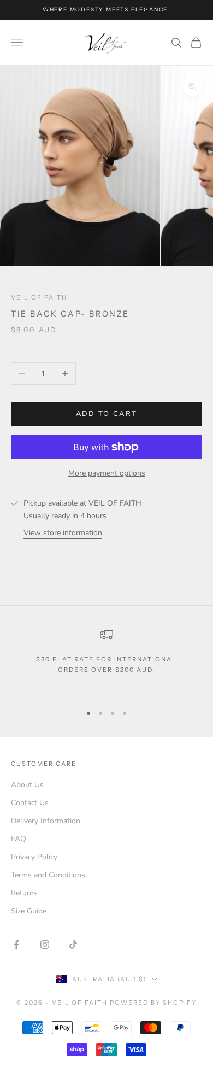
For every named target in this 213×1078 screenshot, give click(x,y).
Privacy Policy (34, 857)
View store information (62, 533)
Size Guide (28, 911)
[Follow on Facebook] (16, 944)
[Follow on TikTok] (73, 944)
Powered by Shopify (153, 1002)
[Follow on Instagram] (44, 944)
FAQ (18, 839)
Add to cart (107, 414)
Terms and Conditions (48, 875)
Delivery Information (45, 821)
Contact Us (30, 803)
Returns (24, 893)
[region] (106, 661)
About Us (27, 785)
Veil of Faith (39, 297)
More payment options (106, 473)
